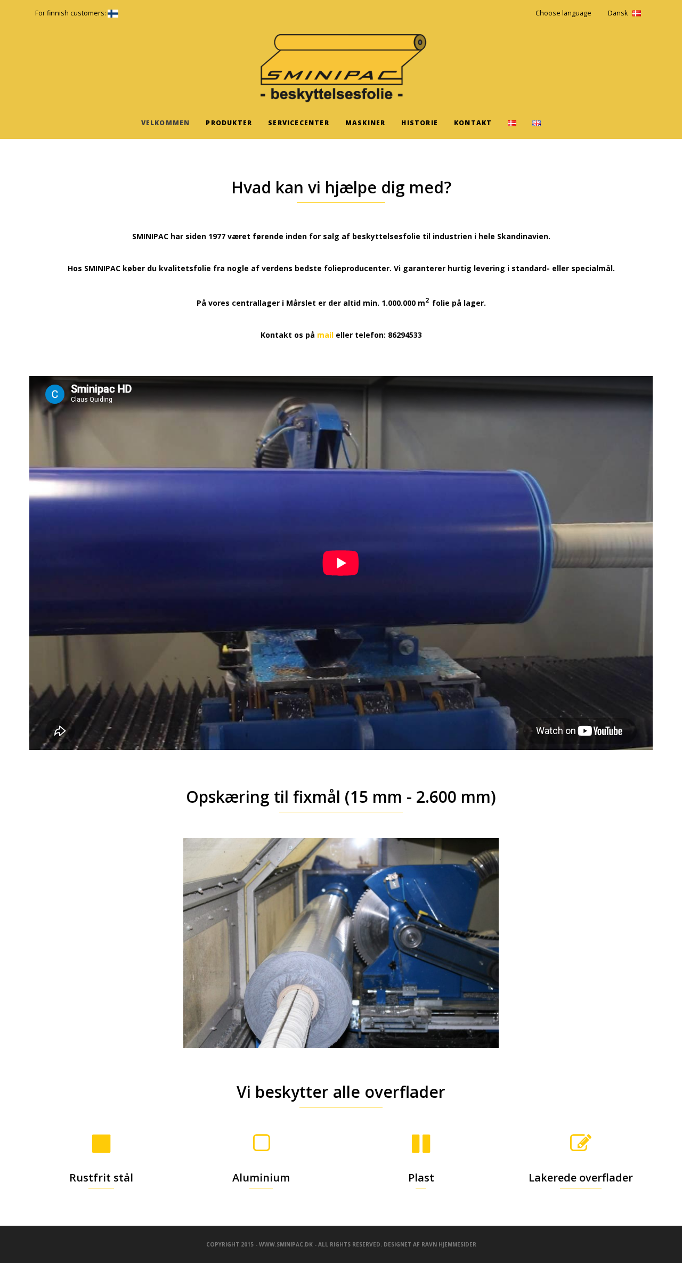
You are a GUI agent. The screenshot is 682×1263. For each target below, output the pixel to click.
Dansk (618, 13)
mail (325, 335)
